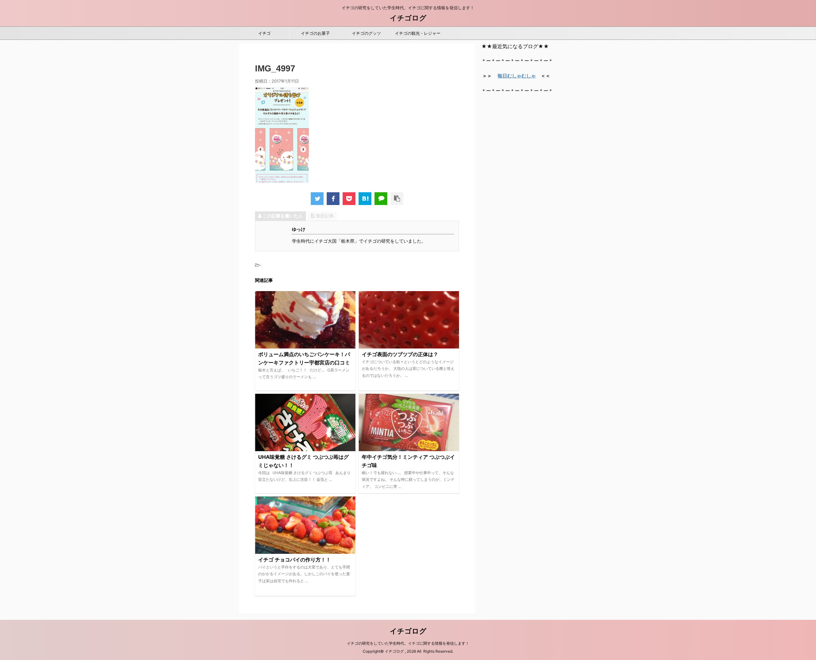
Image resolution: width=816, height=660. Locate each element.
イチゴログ (408, 18)
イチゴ (264, 33)
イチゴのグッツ (366, 33)
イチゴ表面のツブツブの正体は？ (400, 354)
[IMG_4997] (365, 198)
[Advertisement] (529, 197)
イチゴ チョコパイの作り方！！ (294, 559)
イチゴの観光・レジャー (418, 33)
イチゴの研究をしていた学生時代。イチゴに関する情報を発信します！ (408, 643)
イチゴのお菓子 (315, 33)
